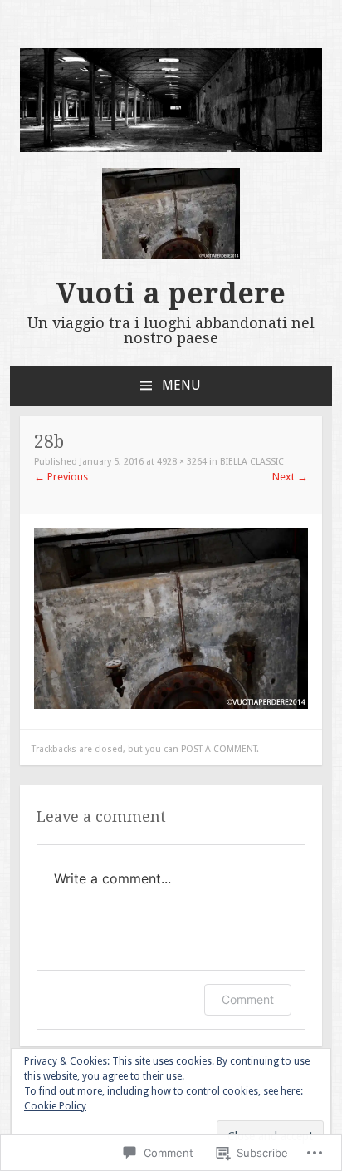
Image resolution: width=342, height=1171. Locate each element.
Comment (248, 999)
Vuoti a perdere (171, 293)
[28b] (171, 705)
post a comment (218, 749)
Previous (61, 476)
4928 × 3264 (182, 461)
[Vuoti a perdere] (171, 148)
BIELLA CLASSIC (252, 461)
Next (290, 476)
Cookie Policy (55, 1106)
